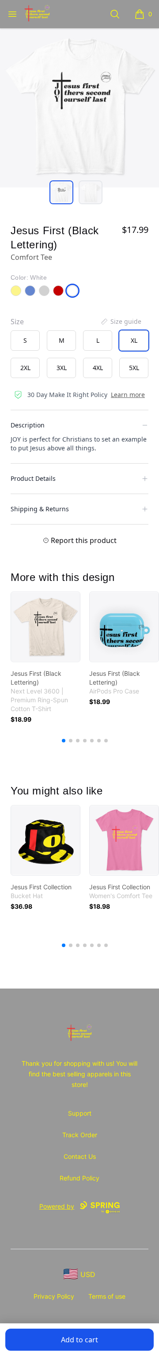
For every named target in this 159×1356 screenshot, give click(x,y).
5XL (134, 367)
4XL (98, 367)
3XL (62, 367)
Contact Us (80, 1156)
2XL (25, 367)
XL (134, 340)
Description (28, 425)
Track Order (79, 1135)
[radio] (25, 340)
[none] (120, 321)
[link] (45, 627)
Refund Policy (79, 1178)
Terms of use (106, 1296)
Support (79, 1113)
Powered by (56, 1206)
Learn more (128, 394)
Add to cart (79, 1340)
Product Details (33, 478)
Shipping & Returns (40, 509)
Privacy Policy (54, 1296)
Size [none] (17, 321)
